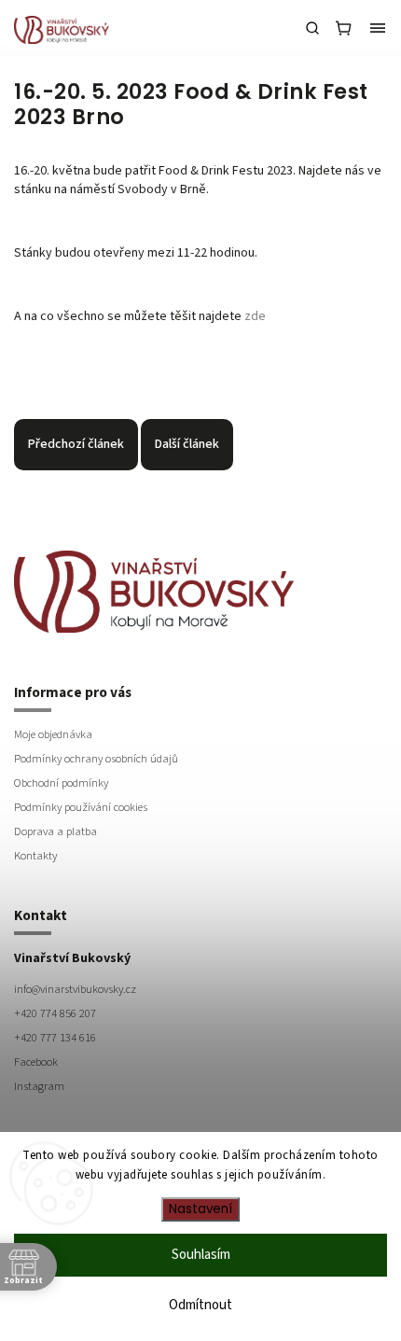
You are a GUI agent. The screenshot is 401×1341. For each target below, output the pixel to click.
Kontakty (35, 855)
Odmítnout (200, 1305)
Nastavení (200, 1209)
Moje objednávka (53, 734)
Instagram (39, 1086)
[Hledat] (312, 28)
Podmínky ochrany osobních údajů (96, 758)
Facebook (36, 1062)
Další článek (187, 444)
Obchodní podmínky (61, 783)
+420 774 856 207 (55, 1013)
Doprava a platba (55, 831)
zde (255, 316)
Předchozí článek (76, 444)
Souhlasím (201, 1254)
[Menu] (377, 28)
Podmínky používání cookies (80, 807)
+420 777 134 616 (55, 1037)
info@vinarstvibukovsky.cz (75, 989)
